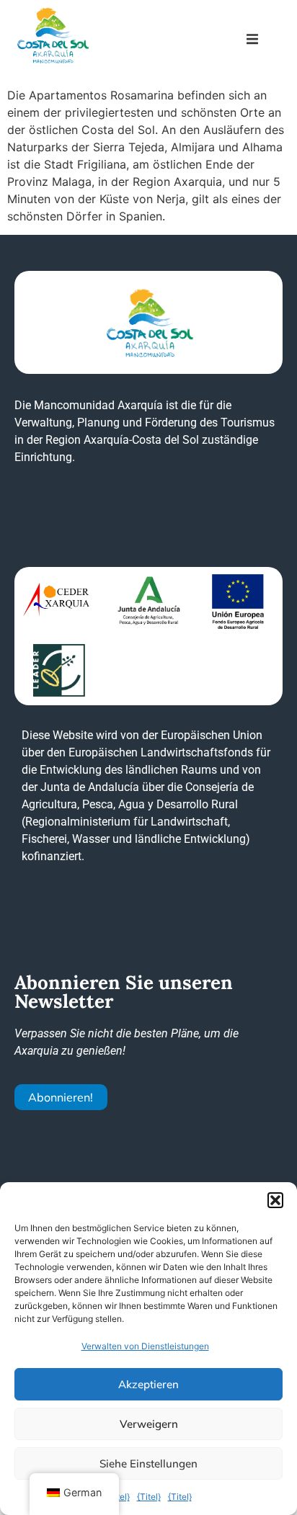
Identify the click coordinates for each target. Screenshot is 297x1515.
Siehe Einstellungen (148, 1463)
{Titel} (149, 1496)
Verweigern (149, 1424)
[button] (275, 1200)
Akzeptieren (148, 1384)
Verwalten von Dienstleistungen (145, 1346)
